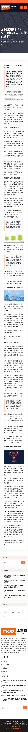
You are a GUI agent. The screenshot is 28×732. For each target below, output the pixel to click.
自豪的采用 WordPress (21, 726)
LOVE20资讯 (9, 39)
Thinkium (6, 609)
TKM (13, 609)
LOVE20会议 (6, 661)
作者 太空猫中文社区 (10, 59)
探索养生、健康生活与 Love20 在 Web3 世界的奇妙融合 (14, 586)
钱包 (5, 616)
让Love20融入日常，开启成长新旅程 (14, 591)
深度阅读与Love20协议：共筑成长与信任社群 (14, 576)
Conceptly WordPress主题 (7, 726)
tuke (19, 609)
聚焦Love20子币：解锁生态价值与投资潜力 (14, 581)
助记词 (5, 612)
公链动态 (4, 668)
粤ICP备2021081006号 (16, 728)
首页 (2, 39)
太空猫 (18, 612)
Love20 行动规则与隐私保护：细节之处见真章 (14, 596)
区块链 (12, 612)
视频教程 (4, 671)
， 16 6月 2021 (9, 58)
